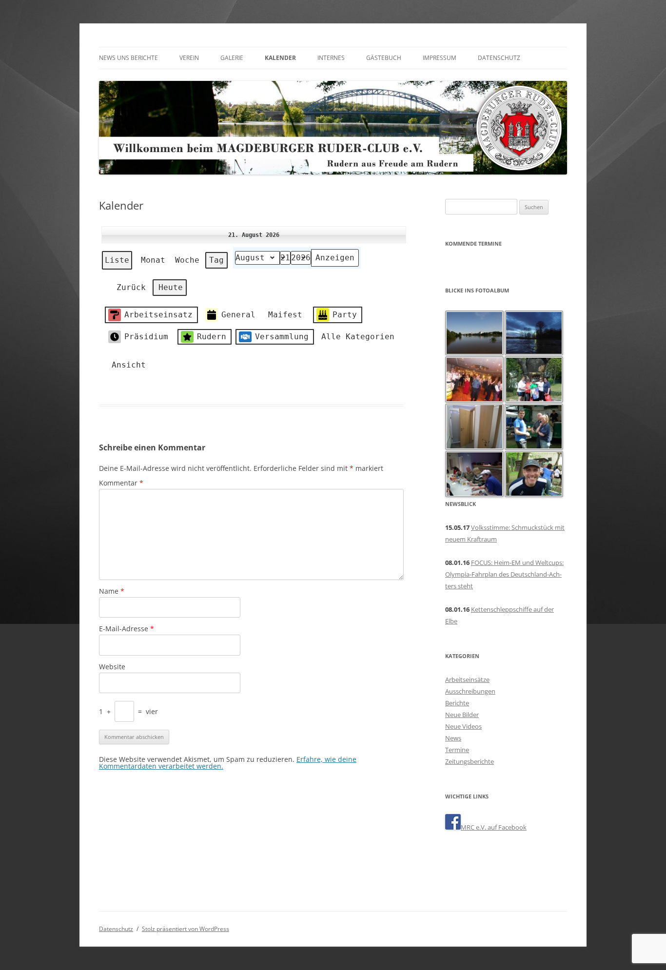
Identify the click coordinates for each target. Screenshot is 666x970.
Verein (189, 58)
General (238, 314)
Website (112, 666)
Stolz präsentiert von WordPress (185, 929)
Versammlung (282, 336)
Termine (457, 749)
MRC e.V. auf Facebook (494, 827)
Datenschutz (499, 58)
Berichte (457, 702)
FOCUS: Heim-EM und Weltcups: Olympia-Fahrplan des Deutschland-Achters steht (504, 574)
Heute (170, 287)
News (453, 738)
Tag (216, 260)
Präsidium (146, 336)
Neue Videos (463, 726)
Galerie (231, 58)
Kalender (280, 58)
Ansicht (125, 367)
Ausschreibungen (470, 691)
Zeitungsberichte (469, 761)
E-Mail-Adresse (126, 628)
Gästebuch (383, 58)
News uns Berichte (128, 58)
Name (111, 591)
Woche (187, 260)
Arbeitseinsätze (467, 679)
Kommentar (121, 482)
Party (345, 314)
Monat (153, 260)
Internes (331, 58)
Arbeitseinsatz (158, 314)
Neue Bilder (462, 714)
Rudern (211, 336)
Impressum (439, 58)
